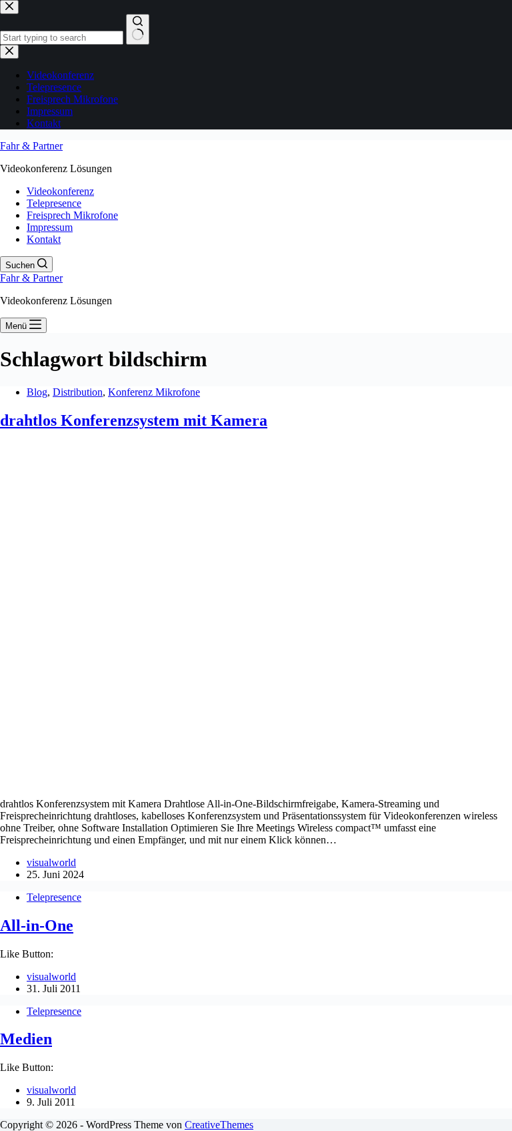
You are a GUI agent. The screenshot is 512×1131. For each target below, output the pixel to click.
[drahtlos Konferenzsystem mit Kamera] (256, 781)
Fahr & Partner (31, 145)
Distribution (78, 392)
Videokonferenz (60, 191)
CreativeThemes (219, 1124)
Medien (26, 1039)
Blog (37, 392)
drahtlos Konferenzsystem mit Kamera (133, 420)
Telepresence (54, 203)
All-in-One (36, 925)
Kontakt (44, 239)
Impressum (50, 227)
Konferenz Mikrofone (154, 392)
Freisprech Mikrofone (72, 215)
